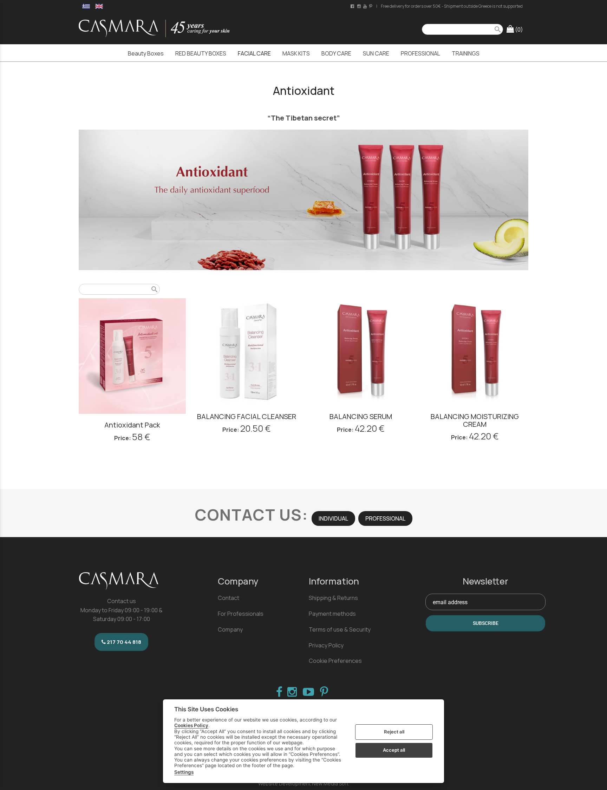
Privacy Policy (326, 645)
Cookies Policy (191, 725)
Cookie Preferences (335, 661)
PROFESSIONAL (385, 518)
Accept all (394, 750)
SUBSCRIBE (485, 623)
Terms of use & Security (340, 629)
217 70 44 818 (123, 642)
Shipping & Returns (333, 598)
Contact (228, 598)
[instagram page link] (359, 6)
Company (230, 629)
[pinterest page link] (371, 6)
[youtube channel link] (365, 6)
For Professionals (240, 614)
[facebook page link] (353, 6)
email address (450, 602)
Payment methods (332, 614)
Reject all (394, 731)
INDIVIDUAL (333, 518)
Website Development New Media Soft (303, 783)
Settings (184, 772)
